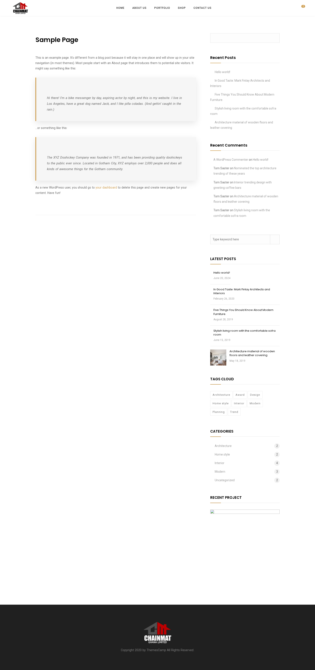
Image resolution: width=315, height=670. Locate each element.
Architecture (221, 394)
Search (275, 38)
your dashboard (106, 187)
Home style (221, 403)
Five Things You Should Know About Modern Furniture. (243, 312)
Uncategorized (225, 480)
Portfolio (162, 7)
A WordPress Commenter (230, 159)
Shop (182, 7)
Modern (255, 403)
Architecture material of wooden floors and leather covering (252, 353)
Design (255, 394)
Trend (234, 412)
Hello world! (222, 72)
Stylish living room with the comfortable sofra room (244, 333)
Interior (239, 403)
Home (120, 7)
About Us (139, 7)
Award (240, 394)
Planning (219, 412)
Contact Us (203, 7)
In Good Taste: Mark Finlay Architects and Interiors (241, 291)
